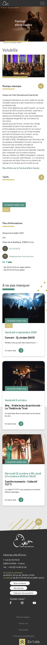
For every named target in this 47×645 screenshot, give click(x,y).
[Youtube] (35, 603)
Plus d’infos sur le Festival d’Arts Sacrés (20, 168)
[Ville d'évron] (5, 3)
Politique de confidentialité (23, 636)
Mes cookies (23, 630)
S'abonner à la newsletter (23, 593)
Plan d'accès (18, 588)
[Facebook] (11, 602)
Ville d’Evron (4, 7)
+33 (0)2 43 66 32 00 (17, 567)
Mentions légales (23, 617)
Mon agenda (11, 7)
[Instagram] (23, 603)
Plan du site (23, 623)
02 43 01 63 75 (14, 248)
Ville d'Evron (6, 42)
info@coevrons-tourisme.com (21, 256)
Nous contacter (19, 583)
